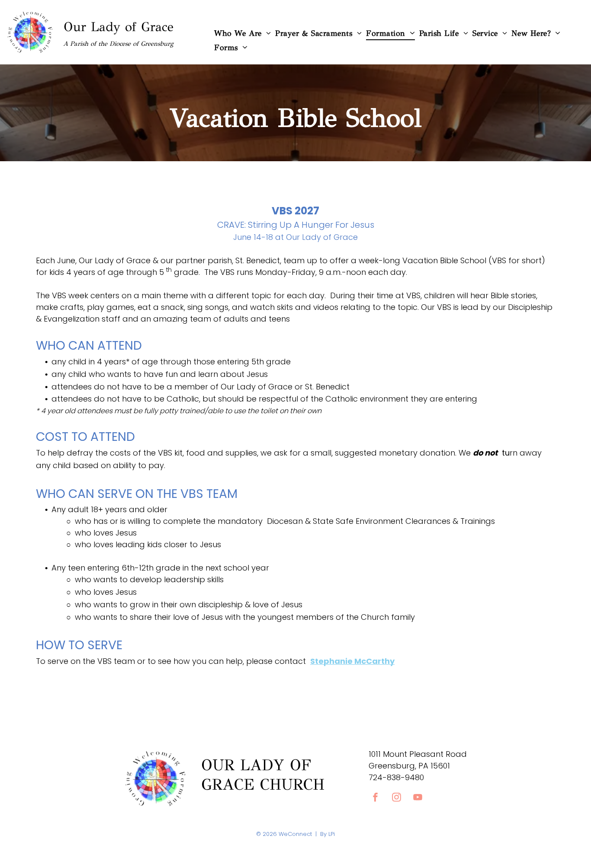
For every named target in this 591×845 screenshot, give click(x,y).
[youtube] (418, 799)
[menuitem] (242, 33)
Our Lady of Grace (118, 27)
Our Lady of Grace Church (262, 775)
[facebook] (375, 799)
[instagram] (397, 799)
